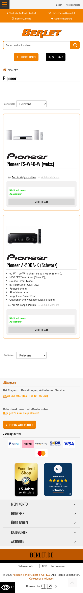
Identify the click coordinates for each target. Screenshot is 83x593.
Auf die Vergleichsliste (24, 177)
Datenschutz (25, 566)
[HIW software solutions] (47, 586)
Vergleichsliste (73, 4)
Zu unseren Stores (26, 57)
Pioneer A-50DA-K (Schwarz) (31, 264)
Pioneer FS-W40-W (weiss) (30, 163)
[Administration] (56, 586)
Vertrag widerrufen (19, 424)
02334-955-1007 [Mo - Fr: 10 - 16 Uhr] (25, 396)
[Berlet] (41, 33)
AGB (44, 566)
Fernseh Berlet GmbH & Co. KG (31, 575)
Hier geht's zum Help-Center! (21, 413)
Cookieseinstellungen (41, 578)
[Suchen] (75, 45)
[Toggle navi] (4, 4)
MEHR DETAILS (41, 202)
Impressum (58, 566)
